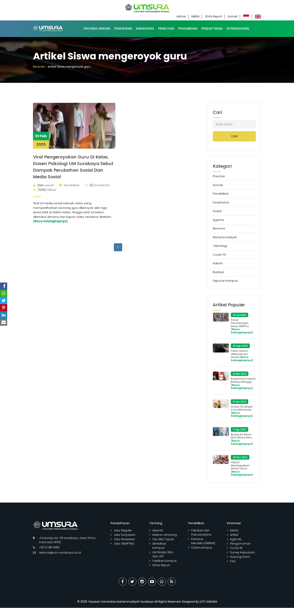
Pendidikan (123, 28)
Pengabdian (187, 28)
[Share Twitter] (132, 582)
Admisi (181, 16)
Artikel (234, 535)
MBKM (195, 16)
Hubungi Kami (240, 557)
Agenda (235, 539)
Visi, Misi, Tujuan (163, 539)
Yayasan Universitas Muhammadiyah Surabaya (121, 602)
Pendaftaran (212, 28)
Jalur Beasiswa (124, 539)
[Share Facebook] (123, 582)
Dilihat (47, 190)
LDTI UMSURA (208, 602)
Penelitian (166, 28)
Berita (234, 530)
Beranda (39, 67)
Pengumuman (240, 544)
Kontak (232, 16)
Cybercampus (201, 548)
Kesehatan (221, 202)
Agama (218, 220)
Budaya (218, 272)
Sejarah (157, 530)
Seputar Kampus (225, 280)
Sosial (217, 211)
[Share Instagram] (142, 582)
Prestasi (219, 176)
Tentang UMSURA (96, 28)
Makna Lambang (164, 535)
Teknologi (220, 246)
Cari (234, 136)
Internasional (238, 28)
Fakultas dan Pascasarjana (201, 532)
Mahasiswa (145, 28)
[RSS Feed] (172, 582)
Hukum (218, 263)
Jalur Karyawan (124, 535)
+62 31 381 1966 (49, 547)
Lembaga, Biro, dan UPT (162, 554)
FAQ (233, 561)
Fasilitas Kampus (164, 561)
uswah (45, 185)
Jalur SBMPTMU (124, 544)
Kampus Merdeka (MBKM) (203, 541)
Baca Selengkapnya (50, 221)
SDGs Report (213, 16)
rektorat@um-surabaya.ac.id (60, 553)
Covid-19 (219, 254)
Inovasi (218, 185)
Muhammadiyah (225, 237)
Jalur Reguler (123, 530)
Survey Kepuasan (242, 552)
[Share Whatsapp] (162, 582)
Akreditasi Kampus (159, 546)
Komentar (99, 185)
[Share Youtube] (152, 582)
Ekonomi (219, 228)
